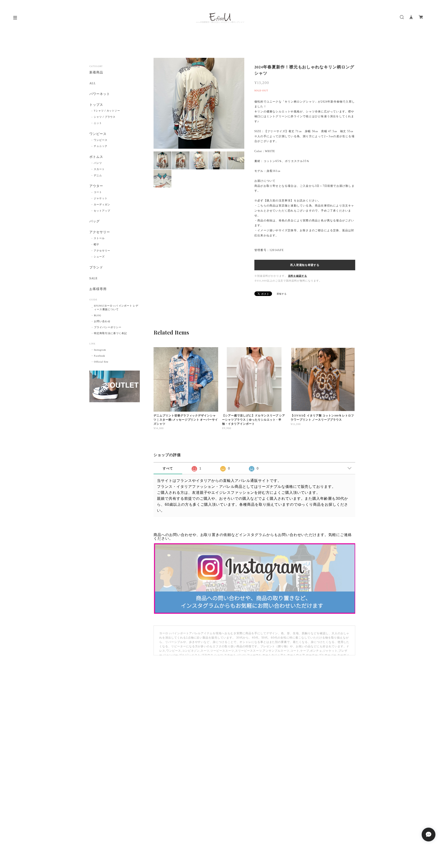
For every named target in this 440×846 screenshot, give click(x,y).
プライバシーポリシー (107, 327)
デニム (98, 175)
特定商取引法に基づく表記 (110, 333)
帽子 (96, 244)
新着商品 (96, 73)
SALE (93, 278)
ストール (99, 238)
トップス (96, 105)
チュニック (100, 146)
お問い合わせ (102, 321)
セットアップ (102, 210)
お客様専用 (98, 289)
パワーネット (99, 94)
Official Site (101, 361)
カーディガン (102, 204)
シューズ (99, 256)
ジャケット (100, 198)
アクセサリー (99, 232)
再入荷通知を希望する (304, 265)
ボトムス (96, 157)
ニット (98, 123)
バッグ (94, 221)
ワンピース (98, 134)
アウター (96, 186)
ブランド (96, 268)
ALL (92, 83)
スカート (99, 169)
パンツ (98, 163)
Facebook (99, 355)
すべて (168, 468)
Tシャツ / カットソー (107, 110)
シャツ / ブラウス (105, 117)
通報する (282, 294)
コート (98, 192)
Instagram (100, 350)
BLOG (97, 315)
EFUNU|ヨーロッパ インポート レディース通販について (116, 307)
